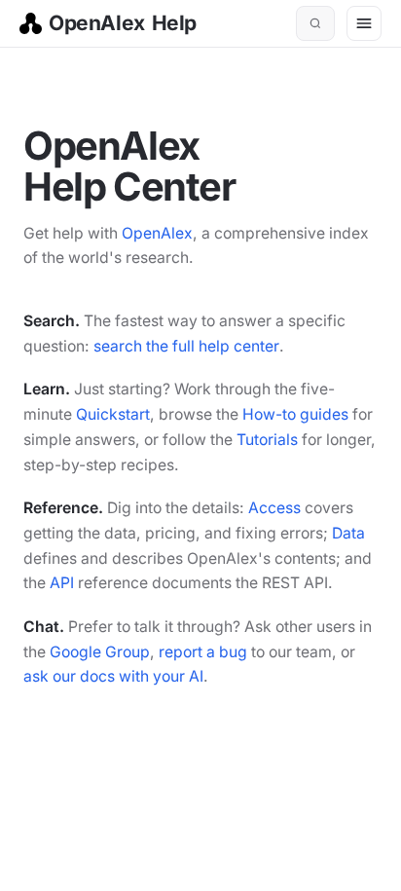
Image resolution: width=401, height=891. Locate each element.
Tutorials (267, 439)
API (62, 583)
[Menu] (364, 23)
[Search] (315, 23)
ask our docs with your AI (113, 676)
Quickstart (113, 414)
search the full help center (186, 346)
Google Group (100, 652)
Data (348, 533)
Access (274, 508)
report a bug (203, 652)
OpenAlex (157, 233)
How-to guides (295, 414)
